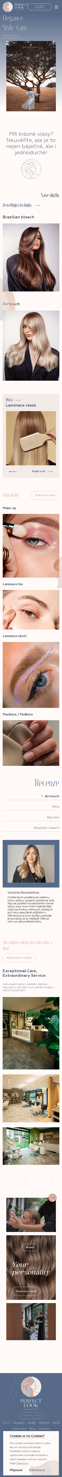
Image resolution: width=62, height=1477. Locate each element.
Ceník (56, 1423)
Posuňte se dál (38, 471)
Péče (9, 400)
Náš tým (44, 1423)
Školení (30, 1247)
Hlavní (6, 1423)
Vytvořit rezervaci (40, 7)
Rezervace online (19, 957)
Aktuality (19, 1423)
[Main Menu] (56, 7)
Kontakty (44, 1429)
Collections (19, 1429)
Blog (32, 1429)
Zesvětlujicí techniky (17, 205)
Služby (32, 1423)
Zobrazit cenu (45, 495)
